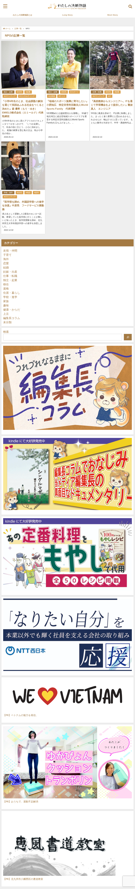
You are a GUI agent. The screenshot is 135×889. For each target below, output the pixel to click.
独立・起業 (8, 92)
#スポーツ (74, 92)
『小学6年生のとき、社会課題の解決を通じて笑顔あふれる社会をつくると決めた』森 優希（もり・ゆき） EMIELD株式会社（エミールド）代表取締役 (23, 108)
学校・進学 (8, 192)
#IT (109, 96)
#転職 (117, 92)
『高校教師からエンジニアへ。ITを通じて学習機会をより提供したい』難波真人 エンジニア (112, 105)
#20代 (19, 192)
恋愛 (6, 263)
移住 (6, 284)
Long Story (67, 15)
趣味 (6, 305)
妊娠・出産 (10, 271)
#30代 (19, 92)
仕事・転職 (97, 92)
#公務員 (52, 96)
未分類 (7, 322)
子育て (7, 254)
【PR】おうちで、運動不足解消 (20, 801)
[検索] (128, 337)
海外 (6, 259)
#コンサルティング (27, 96)
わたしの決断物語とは (22, 15)
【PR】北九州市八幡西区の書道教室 (23, 879)
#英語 (28, 192)
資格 (6, 288)
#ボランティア (10, 96)
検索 (6, 331)
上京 (6, 313)
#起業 (28, 92)
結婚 (6, 267)
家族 (6, 301)
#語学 (36, 192)
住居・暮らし (11, 292)
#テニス (62, 96)
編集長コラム (11, 318)
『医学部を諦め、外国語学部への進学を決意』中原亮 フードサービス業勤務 (23, 206)
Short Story (112, 15)
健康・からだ (11, 309)
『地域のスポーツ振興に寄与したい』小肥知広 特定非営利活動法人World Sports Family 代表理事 (67, 105)
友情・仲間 (10, 250)
